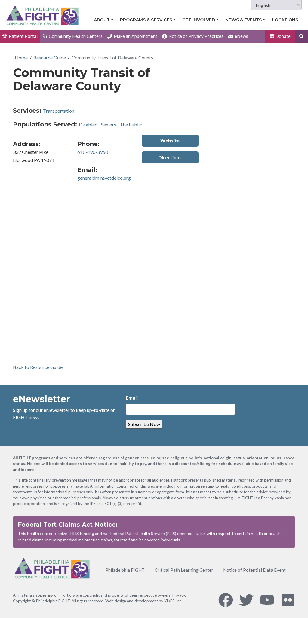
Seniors (108, 124)
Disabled (88, 124)
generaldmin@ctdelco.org (104, 178)
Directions (170, 157)
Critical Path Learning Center (184, 570)
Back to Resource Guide (38, 367)
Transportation (58, 111)
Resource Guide (49, 57)
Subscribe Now (144, 424)
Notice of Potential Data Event (254, 570)
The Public (131, 124)
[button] (301, 36)
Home (21, 57)
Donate (282, 36)
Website (170, 140)
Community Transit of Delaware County (112, 57)
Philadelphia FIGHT (125, 570)
